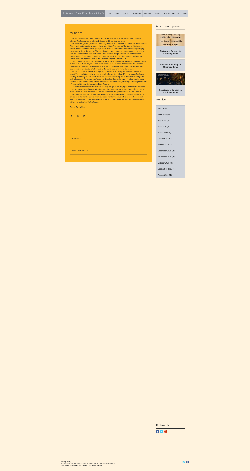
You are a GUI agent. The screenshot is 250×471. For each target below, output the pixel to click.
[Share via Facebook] (71, 115)
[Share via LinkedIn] (84, 115)
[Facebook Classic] (157, 431)
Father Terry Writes (77, 107)
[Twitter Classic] (161, 431)
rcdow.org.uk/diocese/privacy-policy (101, 463)
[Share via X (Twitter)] (77, 115)
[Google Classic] (165, 431)
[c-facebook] (187, 462)
